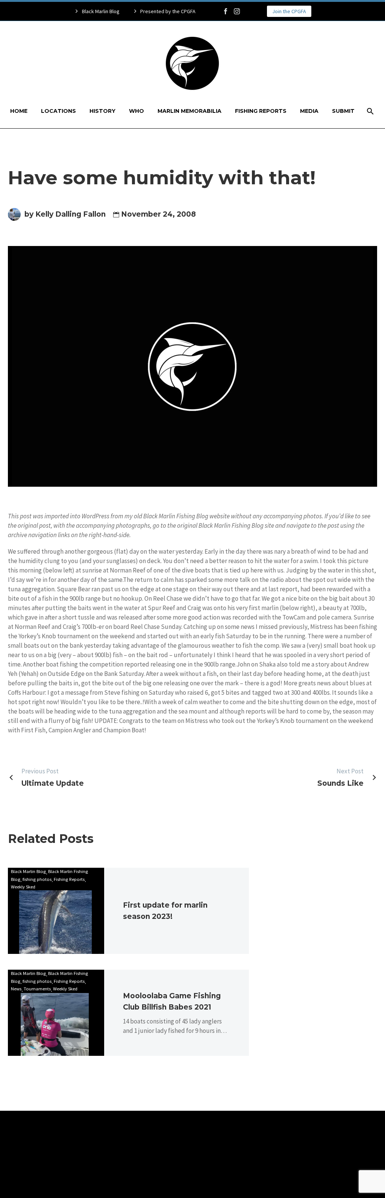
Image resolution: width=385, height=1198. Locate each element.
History (102, 111)
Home (18, 111)
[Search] (369, 111)
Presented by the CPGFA (168, 11)
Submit (343, 111)
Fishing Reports (260, 111)
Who (136, 111)
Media (309, 111)
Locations (58, 111)
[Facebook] (225, 11)
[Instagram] (237, 11)
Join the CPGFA (289, 11)
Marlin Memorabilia (189, 111)
